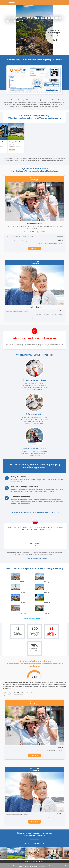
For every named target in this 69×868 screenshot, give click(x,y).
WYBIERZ (33, 248)
